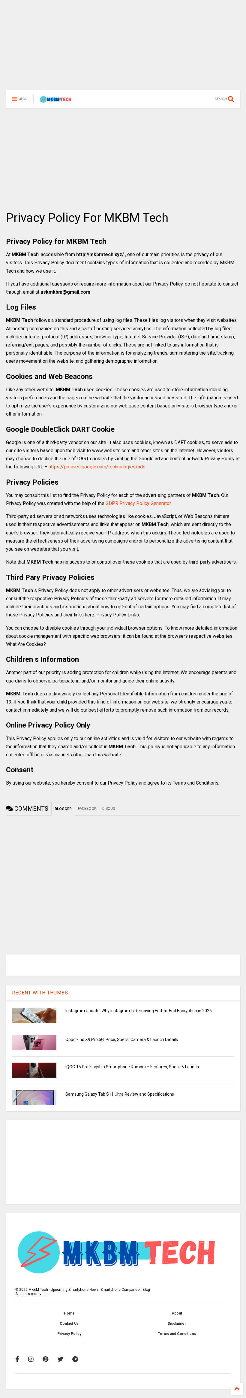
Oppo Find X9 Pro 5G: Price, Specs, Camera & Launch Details (121, 1039)
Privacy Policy (69, 1334)
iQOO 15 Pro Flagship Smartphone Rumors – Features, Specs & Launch (132, 1066)
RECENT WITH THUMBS (40, 993)
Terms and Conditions (177, 1334)
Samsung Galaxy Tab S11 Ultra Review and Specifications (119, 1094)
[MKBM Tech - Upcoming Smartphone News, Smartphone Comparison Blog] (57, 100)
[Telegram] (75, 1359)
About (177, 1313)
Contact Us (69, 1323)
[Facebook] (17, 1359)
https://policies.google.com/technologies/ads (97, 467)
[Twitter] (60, 1359)
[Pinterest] (45, 1359)
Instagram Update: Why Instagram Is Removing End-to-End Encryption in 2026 (138, 1010)
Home (69, 1313)
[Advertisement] (123, 48)
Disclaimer (177, 1323)
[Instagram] (31, 1359)
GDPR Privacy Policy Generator (138, 503)
